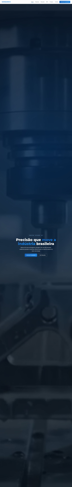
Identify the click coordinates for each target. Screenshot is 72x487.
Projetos (51, 1)
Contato (56, 1)
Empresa (37, 1)
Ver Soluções (43, 255)
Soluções (42, 1)
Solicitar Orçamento (65, 1)
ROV (47, 1)
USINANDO (6, 2)
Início (32, 1)
